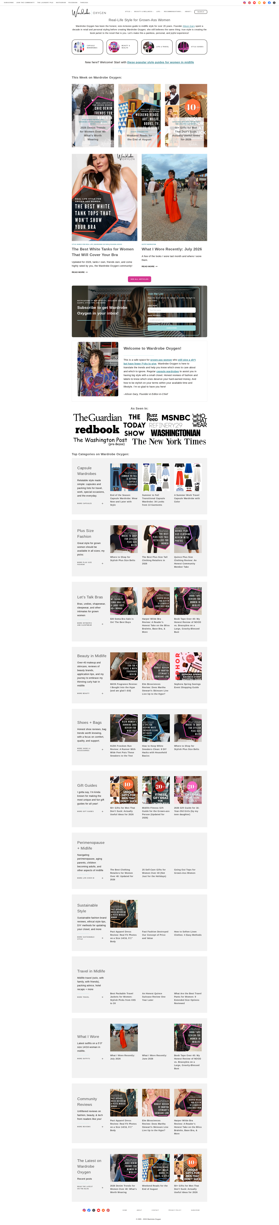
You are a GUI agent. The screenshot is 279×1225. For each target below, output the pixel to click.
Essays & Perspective (139, 132)
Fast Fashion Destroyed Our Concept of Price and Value (155, 934)
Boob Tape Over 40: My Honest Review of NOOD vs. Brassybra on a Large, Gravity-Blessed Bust (187, 625)
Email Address (155, 315)
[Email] (259, 3)
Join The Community (25, 2)
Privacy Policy (175, 1210)
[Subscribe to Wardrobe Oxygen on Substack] (103, 1210)
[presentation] (139, 115)
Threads (84, 2)
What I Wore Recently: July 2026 (172, 249)
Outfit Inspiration (149, 244)
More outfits (83, 1058)
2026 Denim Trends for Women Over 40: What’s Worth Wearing (123, 1189)
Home (125, 1210)
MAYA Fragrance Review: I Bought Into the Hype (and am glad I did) (124, 687)
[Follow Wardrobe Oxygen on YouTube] (98, 1210)
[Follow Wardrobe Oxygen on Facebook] (88, 1210)
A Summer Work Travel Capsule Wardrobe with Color (187, 498)
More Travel (83, 997)
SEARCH (200, 12)
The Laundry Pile (45, 2)
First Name (152, 305)
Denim (97, 122)
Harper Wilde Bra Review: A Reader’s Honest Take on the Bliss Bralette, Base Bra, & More (156, 625)
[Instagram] (244, 3)
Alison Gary (189, 26)
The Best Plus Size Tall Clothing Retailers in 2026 (155, 560)
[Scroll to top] (274, 1217)
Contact (155, 1210)
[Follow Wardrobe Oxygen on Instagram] (84, 1210)
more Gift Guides (85, 811)
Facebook (73, 2)
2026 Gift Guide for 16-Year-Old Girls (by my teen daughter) (186, 811)
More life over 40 (85, 878)
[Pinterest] (249, 3)
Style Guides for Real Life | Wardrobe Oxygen (90, 244)
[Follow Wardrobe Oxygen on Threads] (93, 1210)
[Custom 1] (264, 3)
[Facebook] (269, 3)
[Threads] (274, 3)
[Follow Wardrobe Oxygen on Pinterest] (108, 1210)
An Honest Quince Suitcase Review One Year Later (154, 996)
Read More (79, 272)
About (139, 1210)
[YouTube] (254, 3)
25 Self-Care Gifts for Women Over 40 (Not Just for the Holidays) (154, 873)
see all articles (139, 279)
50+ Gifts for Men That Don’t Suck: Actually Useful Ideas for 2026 (122, 811)
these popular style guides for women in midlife (160, 62)
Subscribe (9, 2)
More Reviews (84, 1127)
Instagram (61, 2)
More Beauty (83, 693)
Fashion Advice (116, 244)
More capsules (84, 503)
